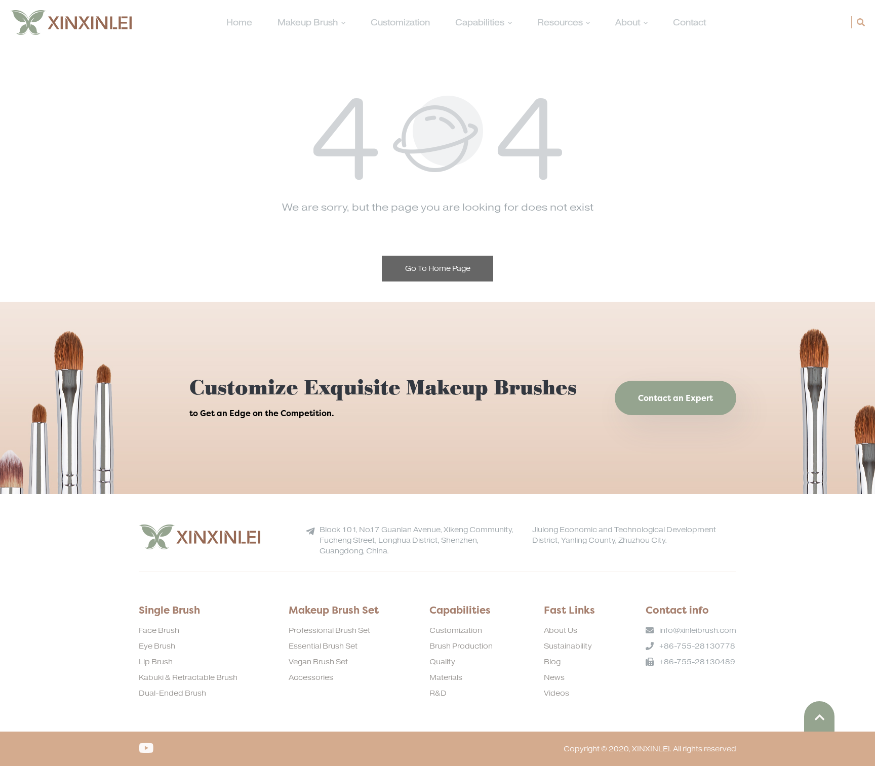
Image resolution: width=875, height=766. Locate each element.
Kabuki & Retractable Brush (188, 677)
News (554, 677)
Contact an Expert (675, 398)
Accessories (311, 677)
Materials (445, 677)
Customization (400, 22)
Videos (556, 693)
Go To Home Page (437, 268)
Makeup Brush (307, 22)
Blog (552, 662)
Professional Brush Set (329, 630)
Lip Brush (156, 662)
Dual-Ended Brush (172, 693)
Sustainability (568, 646)
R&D (438, 693)
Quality (442, 662)
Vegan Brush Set (318, 662)
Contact (689, 22)
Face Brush (159, 630)
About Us (560, 630)
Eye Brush (157, 646)
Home (239, 22)
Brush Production (461, 646)
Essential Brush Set (323, 646)
